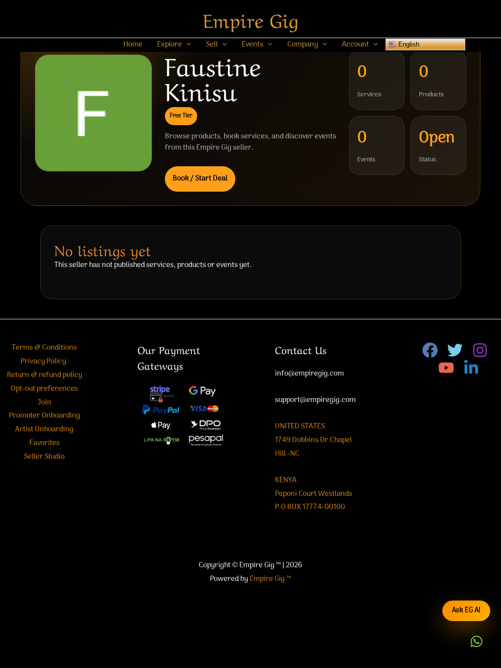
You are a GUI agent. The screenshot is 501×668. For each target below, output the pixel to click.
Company (302, 44)
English (407, 43)
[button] (476, 641)
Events (252, 44)
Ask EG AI (466, 610)
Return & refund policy (44, 375)
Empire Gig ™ (270, 579)
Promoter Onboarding (44, 416)
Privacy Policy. (44, 361)
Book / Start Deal (200, 178)
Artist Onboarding (44, 429)
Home (132, 44)
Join (44, 402)
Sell (212, 44)
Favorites (44, 443)
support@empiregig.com (315, 400)
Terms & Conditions (44, 348)
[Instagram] (480, 350)
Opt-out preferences (44, 389)
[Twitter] (455, 350)
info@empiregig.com (309, 373)
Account (355, 44)
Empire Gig (250, 18)
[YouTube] (446, 368)
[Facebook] (430, 350)
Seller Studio (44, 457)
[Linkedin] (471, 368)
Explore (169, 44)
